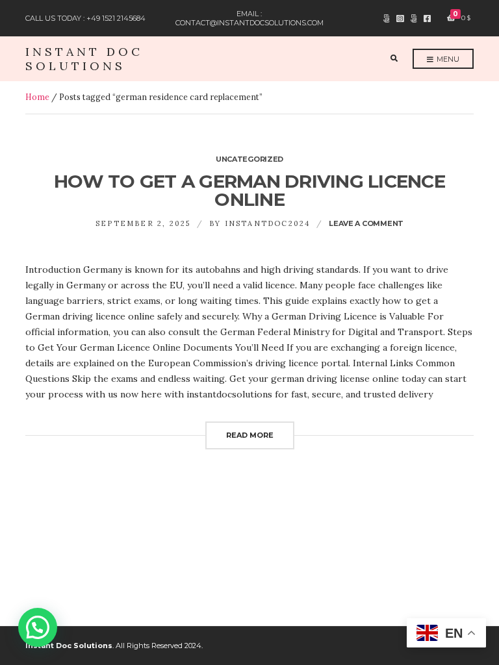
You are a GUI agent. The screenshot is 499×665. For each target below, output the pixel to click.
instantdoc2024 (268, 223)
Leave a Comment (366, 223)
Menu (447, 59)
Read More (250, 435)
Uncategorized (249, 159)
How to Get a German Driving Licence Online (249, 190)
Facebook (427, 18)
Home (37, 97)
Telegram (386, 18)
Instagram (400, 18)
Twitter (413, 18)
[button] (37, 627)
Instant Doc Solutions (84, 58)
